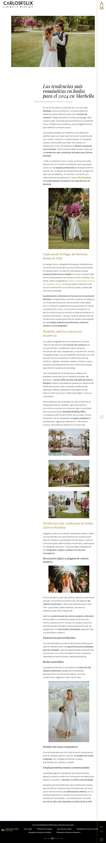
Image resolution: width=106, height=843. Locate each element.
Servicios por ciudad (64, 829)
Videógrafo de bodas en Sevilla (87, 829)
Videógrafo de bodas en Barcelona (68, 832)
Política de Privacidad (44, 829)
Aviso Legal (28, 829)
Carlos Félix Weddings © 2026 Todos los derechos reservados (53, 825)
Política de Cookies (12, 829)
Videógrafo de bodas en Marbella (39, 832)
